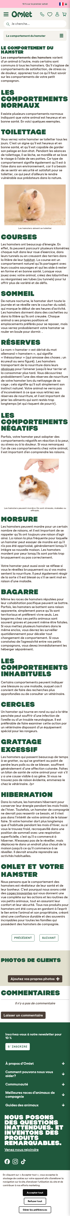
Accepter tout (35, 1192)
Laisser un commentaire (23, 1015)
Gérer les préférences (35, 1209)
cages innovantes (19, 893)
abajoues (7, 369)
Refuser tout (35, 1201)
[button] (35, 1105)
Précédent (23, 937)
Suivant (49, 937)
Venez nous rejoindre (21, 1150)
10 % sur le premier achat (35, 4)
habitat (29, 260)
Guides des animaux (22, 1105)
